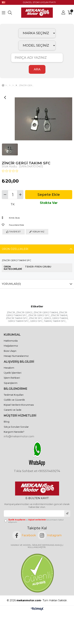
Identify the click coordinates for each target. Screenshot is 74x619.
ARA (37, 69)
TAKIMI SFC (59, 321)
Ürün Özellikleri (15, 249)
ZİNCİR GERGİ (24, 312)
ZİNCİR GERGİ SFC (39, 315)
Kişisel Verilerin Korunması (19, 404)
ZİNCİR (11, 312)
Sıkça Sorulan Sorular (16, 426)
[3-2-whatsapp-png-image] (37, 453)
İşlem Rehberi (12, 377)
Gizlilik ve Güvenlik (14, 399)
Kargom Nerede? (14, 431)
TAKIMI (48, 321)
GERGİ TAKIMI (60, 318)
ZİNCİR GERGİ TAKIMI (45, 312)
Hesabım (9, 367)
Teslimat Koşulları (14, 394)
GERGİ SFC (36, 321)
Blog (6, 421)
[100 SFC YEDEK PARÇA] (16, 85)
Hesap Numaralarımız (16, 355)
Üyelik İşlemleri (12, 372)
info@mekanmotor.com (19, 436)
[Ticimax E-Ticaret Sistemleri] (37, 609)
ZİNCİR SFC (36, 318)
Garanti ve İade (12, 409)
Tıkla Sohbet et (25, 471)
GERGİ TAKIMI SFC (18, 321)
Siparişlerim (10, 382)
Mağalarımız (11, 345)
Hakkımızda (11, 340)
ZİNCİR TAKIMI (59, 315)
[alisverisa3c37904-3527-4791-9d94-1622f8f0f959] (37, 573)
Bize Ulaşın (10, 350)
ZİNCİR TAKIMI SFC (17, 318)
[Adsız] (37, 488)
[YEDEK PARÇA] (9, 85)
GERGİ (47, 318)
